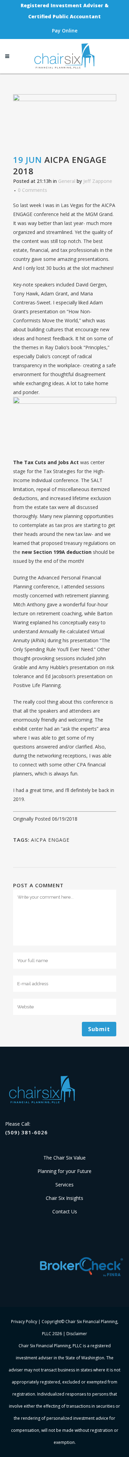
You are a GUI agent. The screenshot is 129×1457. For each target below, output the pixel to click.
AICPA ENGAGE (50, 840)
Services (64, 1184)
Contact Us (64, 1211)
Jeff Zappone (97, 181)
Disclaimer (76, 1334)
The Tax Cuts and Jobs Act (46, 462)
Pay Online (64, 30)
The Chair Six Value (64, 1157)
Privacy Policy (24, 1321)
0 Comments (32, 190)
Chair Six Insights (64, 1198)
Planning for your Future (64, 1171)
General (66, 181)
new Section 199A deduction (56, 552)
